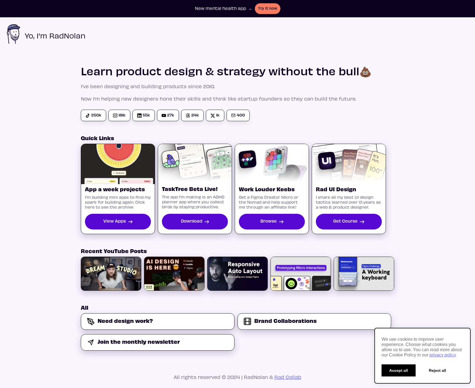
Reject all (437, 370)
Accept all (398, 370)
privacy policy (442, 355)
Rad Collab (287, 377)
